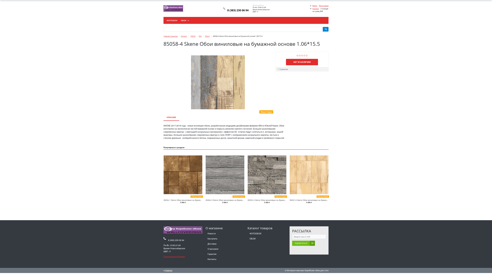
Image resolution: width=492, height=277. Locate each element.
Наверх (168, 270)
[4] (304, 55)
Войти (314, 5)
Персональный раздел (174, 256)
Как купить (212, 238)
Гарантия (212, 254)
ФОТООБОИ (255, 233)
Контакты (212, 259)
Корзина (315, 8)
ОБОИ (253, 238)
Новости (212, 233)
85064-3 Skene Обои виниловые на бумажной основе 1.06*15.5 (233, 200)
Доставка (212, 243)
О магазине (213, 248)
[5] (307, 55)
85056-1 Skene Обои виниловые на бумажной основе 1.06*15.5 (191, 200)
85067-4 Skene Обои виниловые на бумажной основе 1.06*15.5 (317, 200)
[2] (300, 55)
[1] (297, 55)
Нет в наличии (302, 62)
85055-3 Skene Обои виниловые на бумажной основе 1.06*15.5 (275, 200)
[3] (302, 55)
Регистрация (324, 5)
